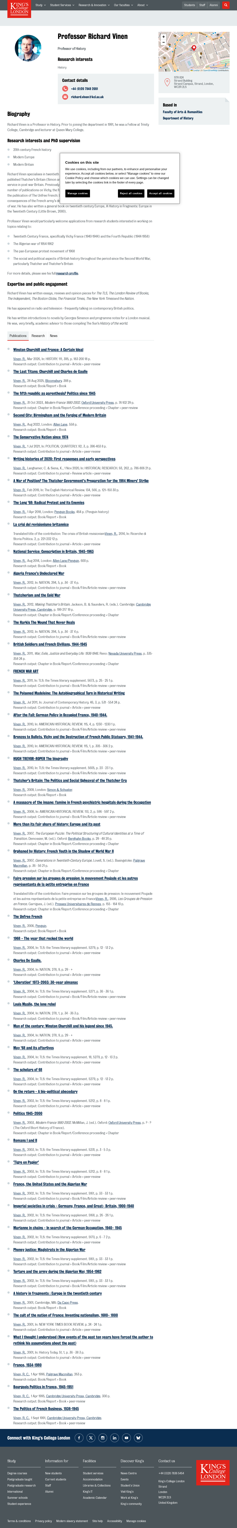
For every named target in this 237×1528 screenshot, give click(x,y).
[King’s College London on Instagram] (102, 1437)
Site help (97, 1521)
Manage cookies (136, 1521)
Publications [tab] (18, 336)
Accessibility (114, 1521)
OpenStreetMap (210, 70)
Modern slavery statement (72, 1521)
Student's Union (137, 1486)
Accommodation (99, 1480)
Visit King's (137, 1492)
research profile (67, 273)
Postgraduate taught (24, 1480)
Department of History (178, 118)
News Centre (137, 1474)
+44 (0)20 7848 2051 (84, 88)
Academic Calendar (99, 1498)
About (143, 6)
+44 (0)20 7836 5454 (171, 1473)
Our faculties (124, 6)
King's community (137, 1504)
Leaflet (196, 70)
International (24, 1492)
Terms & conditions (19, 1521)
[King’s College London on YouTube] (126, 1437)
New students (62, 1474)
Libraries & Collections (99, 1486)
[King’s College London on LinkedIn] (114, 1437)
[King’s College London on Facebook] (79, 1437)
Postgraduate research (24, 1486)
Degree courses (24, 1474)
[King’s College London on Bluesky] (138, 1437)
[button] (194, 48)
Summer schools (24, 1498)
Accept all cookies (160, 193)
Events (137, 1480)
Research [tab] (38, 336)
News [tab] (53, 336)
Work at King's (137, 1498)
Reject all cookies (131, 193)
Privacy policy (43, 1521)
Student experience (24, 1504)
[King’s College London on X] (90, 1437)
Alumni (214, 5)
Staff (202, 5)
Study (42, 6)
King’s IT (99, 1492)
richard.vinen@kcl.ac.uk (87, 96)
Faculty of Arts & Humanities (182, 111)
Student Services (63, 6)
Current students (62, 1480)
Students (189, 5)
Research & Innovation (95, 6)
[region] (120, 178)
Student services (99, 1474)
